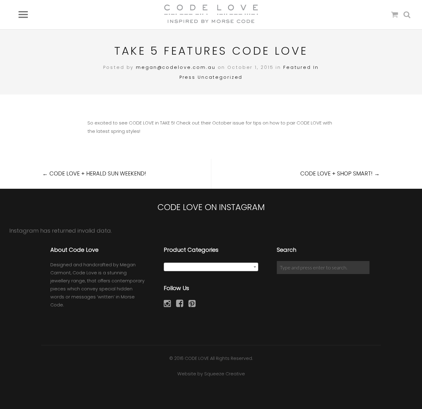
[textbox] (211, 267)
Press (187, 77)
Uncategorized (220, 77)
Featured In (301, 67)
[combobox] (211, 267)
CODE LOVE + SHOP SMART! (340, 173)
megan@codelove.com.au (175, 67)
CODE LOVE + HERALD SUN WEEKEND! (94, 173)
